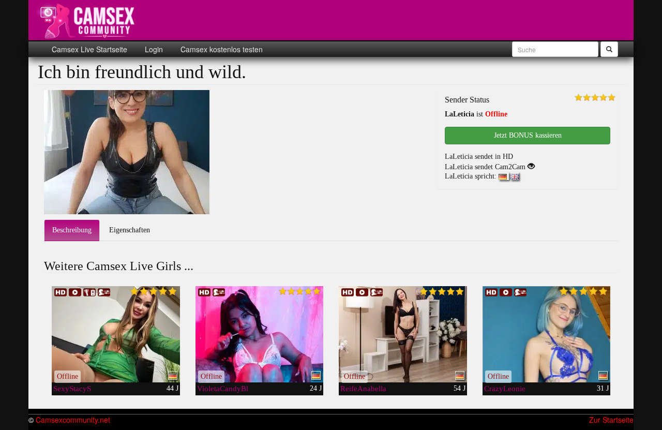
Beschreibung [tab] (72, 230)
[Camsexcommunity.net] (88, 20)
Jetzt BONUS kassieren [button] (528, 135)
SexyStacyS (72, 388)
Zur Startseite (611, 419)
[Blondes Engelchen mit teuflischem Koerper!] (547, 334)
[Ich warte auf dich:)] (116, 334)
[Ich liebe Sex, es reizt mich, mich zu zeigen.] (259, 334)
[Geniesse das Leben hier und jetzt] (403, 334)
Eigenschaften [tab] (129, 230)
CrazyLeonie (504, 388)
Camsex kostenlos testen (220, 49)
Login (153, 49)
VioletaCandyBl (222, 388)
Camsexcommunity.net (73, 419)
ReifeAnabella (363, 388)
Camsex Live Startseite (89, 49)
